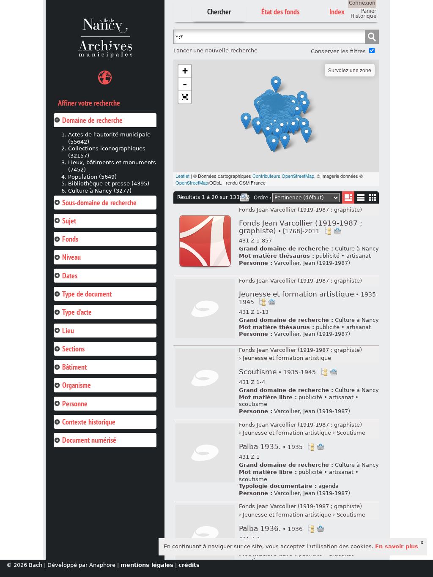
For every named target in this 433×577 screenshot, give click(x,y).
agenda (328, 486)
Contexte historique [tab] (88, 422)
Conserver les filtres (338, 51)
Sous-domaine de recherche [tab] (99, 202)
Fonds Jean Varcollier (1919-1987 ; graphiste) (300, 210)
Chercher (219, 11)
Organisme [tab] (76, 385)
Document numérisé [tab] (89, 440)
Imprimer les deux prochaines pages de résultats (244, 198)
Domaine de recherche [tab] (92, 120)
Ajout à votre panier (337, 231)
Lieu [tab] (68, 330)
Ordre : (262, 198)
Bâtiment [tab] (74, 367)
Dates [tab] (69, 275)
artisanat (358, 256)
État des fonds (280, 11)
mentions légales (147, 565)
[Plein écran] (184, 97)
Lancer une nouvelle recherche (215, 50)
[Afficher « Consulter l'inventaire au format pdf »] (205, 269)
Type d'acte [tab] (77, 312)
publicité (328, 256)
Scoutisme (277, 372)
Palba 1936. (271, 529)
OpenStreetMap (191, 182)
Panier (368, 11)
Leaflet (182, 175)
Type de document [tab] (87, 294)
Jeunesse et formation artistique (308, 297)
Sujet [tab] (69, 221)
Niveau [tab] (71, 257)
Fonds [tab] (70, 239)
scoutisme (253, 404)
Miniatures (373, 197)
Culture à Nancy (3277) (100, 191)
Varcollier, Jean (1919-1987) (312, 263)
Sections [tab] (73, 349)
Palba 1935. (271, 447)
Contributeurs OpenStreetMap (283, 175)
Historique (363, 16)
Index (337, 11)
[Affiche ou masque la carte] (104, 78)
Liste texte (360, 199)
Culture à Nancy (357, 248)
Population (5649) (92, 177)
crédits (189, 565)
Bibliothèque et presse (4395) (108, 183)
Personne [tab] (75, 403)
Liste (348, 197)
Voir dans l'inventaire (328, 231)
